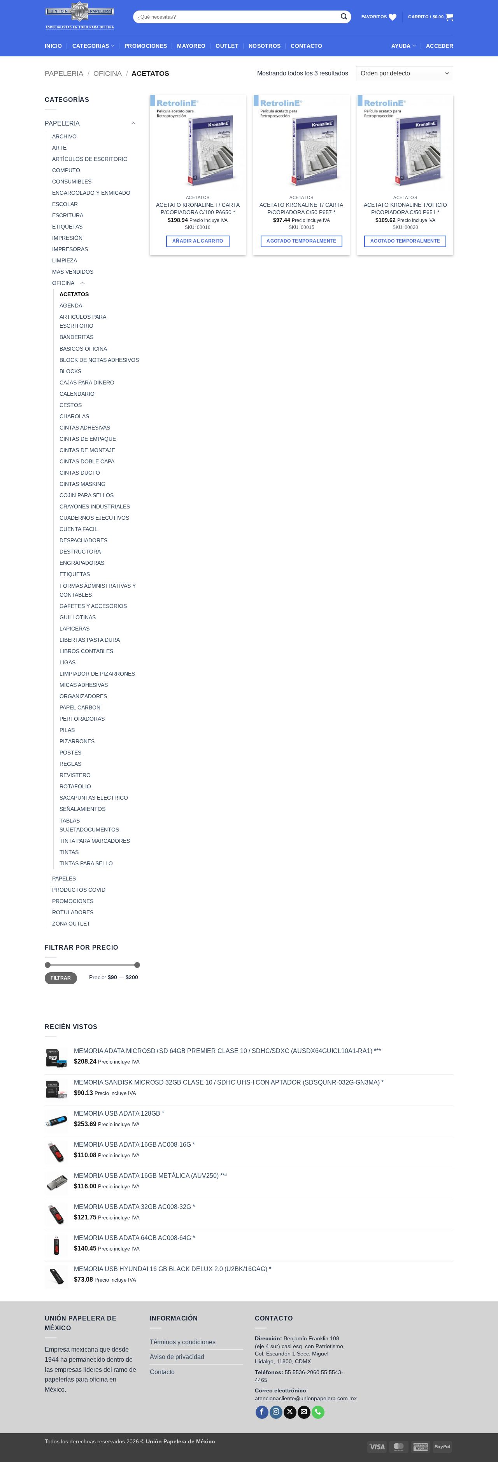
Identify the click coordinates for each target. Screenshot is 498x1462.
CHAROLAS (74, 416)
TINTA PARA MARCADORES (95, 841)
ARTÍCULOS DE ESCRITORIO (90, 159)
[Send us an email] (304, 1412)
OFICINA (107, 73)
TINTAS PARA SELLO (86, 863)
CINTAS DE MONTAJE (87, 450)
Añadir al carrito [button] (197, 241)
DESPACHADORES (83, 540)
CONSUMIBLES (71, 181)
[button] (439, 46)
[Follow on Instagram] (276, 1412)
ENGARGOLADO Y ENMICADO (91, 193)
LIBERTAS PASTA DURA (90, 640)
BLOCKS (70, 371)
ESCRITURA (67, 215)
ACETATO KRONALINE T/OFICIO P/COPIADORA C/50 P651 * (405, 208)
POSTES (70, 752)
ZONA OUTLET (71, 924)
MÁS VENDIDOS (72, 272)
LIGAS (67, 662)
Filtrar (61, 978)
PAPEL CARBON (80, 707)
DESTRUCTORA (80, 551)
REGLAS (70, 764)
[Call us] (318, 1412)
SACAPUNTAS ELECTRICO (94, 798)
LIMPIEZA (64, 260)
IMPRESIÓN (67, 238)
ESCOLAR (65, 204)
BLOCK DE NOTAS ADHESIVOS (99, 360)
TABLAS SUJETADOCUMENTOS (89, 825)
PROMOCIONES (145, 46)
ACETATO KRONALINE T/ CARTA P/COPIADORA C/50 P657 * (301, 208)
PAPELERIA (64, 73)
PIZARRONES (77, 741)
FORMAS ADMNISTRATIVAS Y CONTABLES (98, 590)
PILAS (67, 730)
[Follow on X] (290, 1412)
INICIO (53, 46)
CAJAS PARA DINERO (87, 382)
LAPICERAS (74, 628)
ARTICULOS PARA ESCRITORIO (83, 321)
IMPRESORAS (70, 249)
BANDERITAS (76, 337)
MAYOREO (191, 46)
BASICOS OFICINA (83, 349)
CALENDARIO (77, 394)
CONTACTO (306, 46)
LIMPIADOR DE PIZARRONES (97, 674)
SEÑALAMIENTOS (82, 809)
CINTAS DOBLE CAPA (87, 461)
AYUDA (400, 46)
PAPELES (64, 878)
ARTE (59, 148)
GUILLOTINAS (78, 617)
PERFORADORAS (82, 719)
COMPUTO (66, 170)
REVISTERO (75, 775)
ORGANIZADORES (83, 696)
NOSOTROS (265, 46)
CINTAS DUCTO (80, 473)
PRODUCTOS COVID (78, 890)
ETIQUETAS (67, 227)
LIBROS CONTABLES (86, 651)
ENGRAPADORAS (82, 563)
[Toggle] (133, 123)
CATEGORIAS (90, 46)
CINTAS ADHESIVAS (85, 427)
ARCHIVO (64, 136)
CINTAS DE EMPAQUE (88, 439)
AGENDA (71, 305)
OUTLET (227, 46)
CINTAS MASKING (82, 484)
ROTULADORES (72, 912)
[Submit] (344, 17)
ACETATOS (74, 294)
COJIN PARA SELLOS (87, 495)
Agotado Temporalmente (301, 241)
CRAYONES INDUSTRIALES (95, 506)
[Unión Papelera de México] (83, 17)
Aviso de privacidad (177, 1357)
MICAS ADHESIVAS (84, 685)
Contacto (162, 1372)
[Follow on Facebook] (262, 1412)
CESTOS (71, 405)
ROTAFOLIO (75, 786)
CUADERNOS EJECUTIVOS (94, 518)
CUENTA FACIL (79, 529)
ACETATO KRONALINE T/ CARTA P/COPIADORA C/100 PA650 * (198, 208)
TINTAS (69, 852)
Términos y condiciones (183, 1342)
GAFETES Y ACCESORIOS (93, 606)
